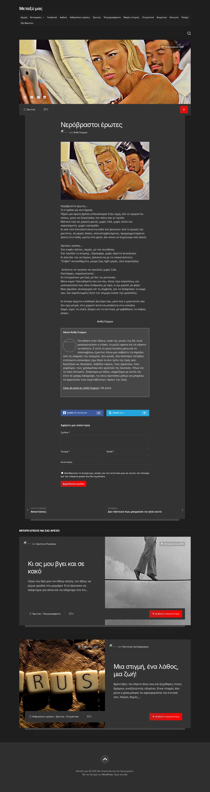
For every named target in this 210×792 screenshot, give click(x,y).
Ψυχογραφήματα (112, 17)
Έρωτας (97, 17)
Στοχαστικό (148, 17)
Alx (125, 774)
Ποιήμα (184, 17)
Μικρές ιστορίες (131, 17)
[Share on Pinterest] (38, 97)
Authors (63, 17)
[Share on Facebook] (31, 97)
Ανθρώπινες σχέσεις (80, 17)
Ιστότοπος (66, 462)
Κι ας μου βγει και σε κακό (56, 567)
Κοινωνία (174, 17)
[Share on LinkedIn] (44, 97)
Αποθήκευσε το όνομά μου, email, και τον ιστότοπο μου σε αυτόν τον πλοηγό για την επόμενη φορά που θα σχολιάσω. (105, 475)
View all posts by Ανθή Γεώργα (81, 388)
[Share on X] (26, 97)
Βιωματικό (162, 17)
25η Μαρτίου (27, 23)
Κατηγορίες (36, 17)
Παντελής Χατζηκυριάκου (135, 646)
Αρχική (24, 17)
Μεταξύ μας (30, 8)
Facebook (52, 17)
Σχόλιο (65, 432)
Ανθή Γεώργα (80, 132)
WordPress (107, 774)
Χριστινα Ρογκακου (46, 544)
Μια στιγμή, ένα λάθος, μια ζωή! (146, 670)
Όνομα (65, 451)
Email (110, 451)
